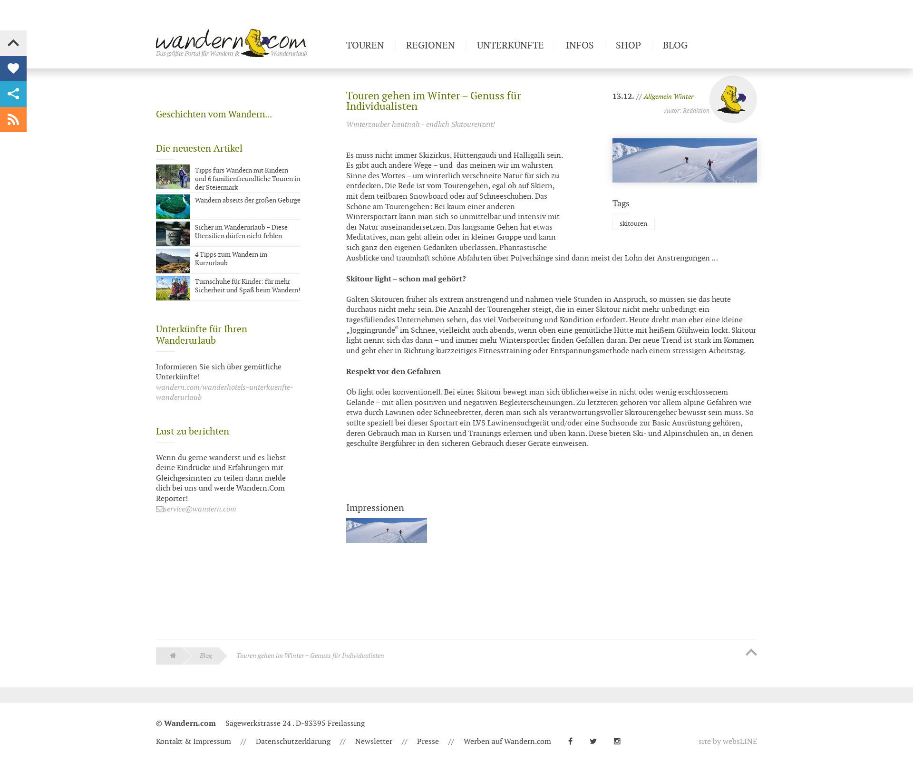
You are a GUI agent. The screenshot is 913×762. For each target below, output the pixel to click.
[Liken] (13, 69)
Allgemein (658, 97)
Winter (683, 97)
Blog (206, 656)
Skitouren (633, 224)
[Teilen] (13, 94)
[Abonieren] (13, 120)
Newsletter (373, 741)
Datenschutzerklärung (293, 741)
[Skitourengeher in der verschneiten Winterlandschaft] (386, 547)
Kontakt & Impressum (193, 741)
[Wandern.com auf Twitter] (597, 741)
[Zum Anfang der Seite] (751, 653)
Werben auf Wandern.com (507, 741)
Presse (428, 741)
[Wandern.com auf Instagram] (621, 741)
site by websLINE (728, 741)
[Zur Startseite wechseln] (247, 43)
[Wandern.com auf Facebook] (574, 741)
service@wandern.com (200, 509)
